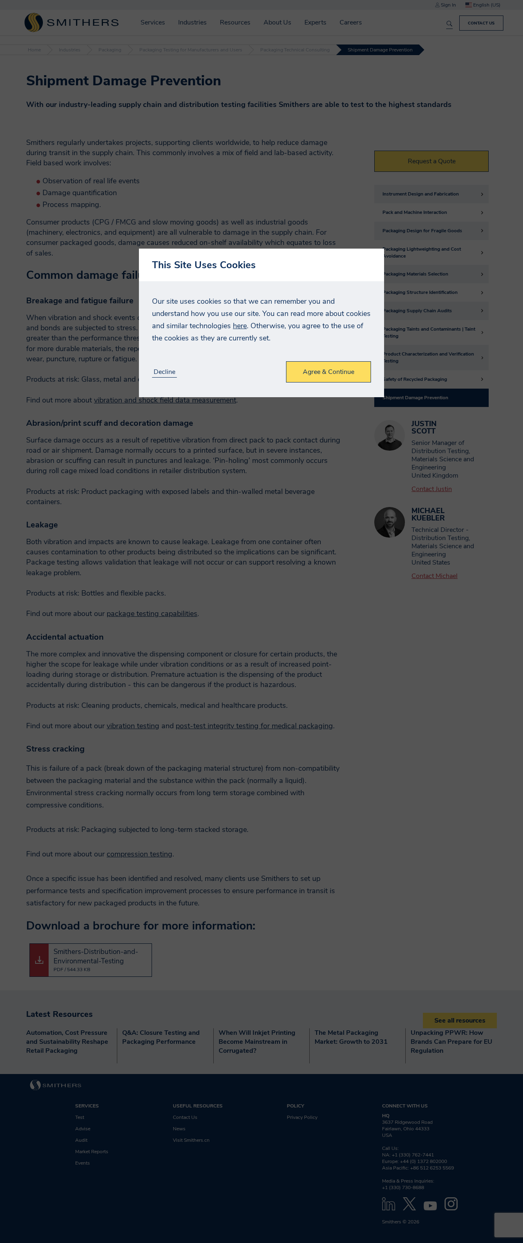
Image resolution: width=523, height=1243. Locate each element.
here (240, 326)
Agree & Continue (328, 371)
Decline (164, 372)
